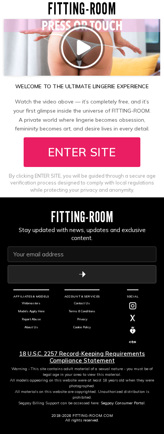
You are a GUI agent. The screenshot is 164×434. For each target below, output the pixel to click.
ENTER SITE (82, 152)
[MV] (133, 330)
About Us (31, 327)
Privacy (82, 319)
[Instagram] (133, 306)
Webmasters (31, 303)
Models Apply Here (31, 311)
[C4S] (133, 342)
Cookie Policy (82, 327)
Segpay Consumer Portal (123, 403)
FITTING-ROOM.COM (92, 415)
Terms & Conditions (82, 311)
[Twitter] (133, 318)
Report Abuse (31, 319)
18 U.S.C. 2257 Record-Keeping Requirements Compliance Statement (82, 357)
